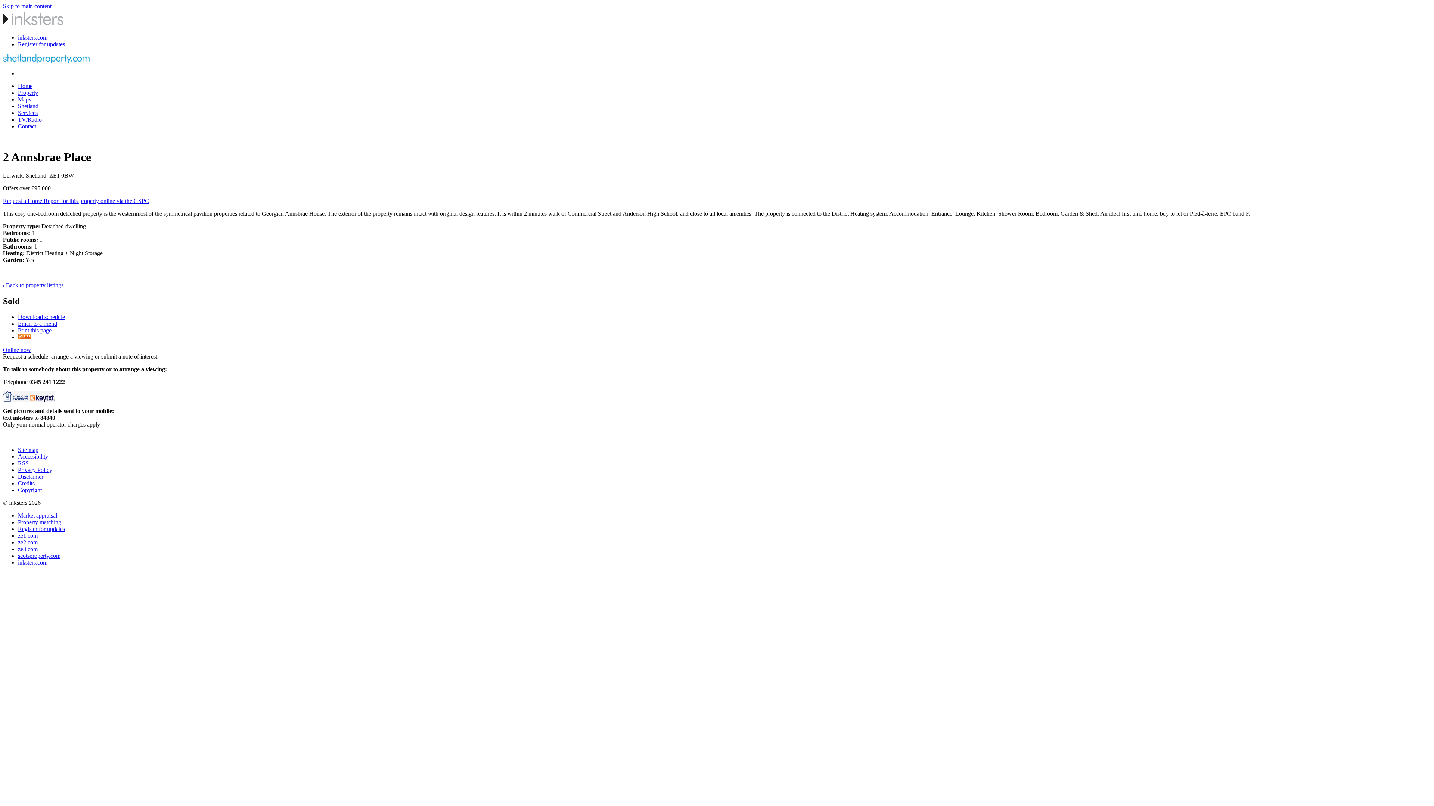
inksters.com (32, 37)
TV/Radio (30, 119)
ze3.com (28, 549)
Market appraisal (37, 515)
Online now (17, 350)
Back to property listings (33, 285)
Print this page (35, 330)
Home (25, 86)
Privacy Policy (35, 470)
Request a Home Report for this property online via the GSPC (76, 201)
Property (28, 93)
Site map (28, 450)
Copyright (30, 490)
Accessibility (33, 456)
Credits (26, 483)
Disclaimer (30, 477)
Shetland (28, 106)
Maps (24, 99)
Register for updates (41, 44)
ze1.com (28, 535)
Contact (27, 126)
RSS (23, 463)
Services (28, 113)
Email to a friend (37, 324)
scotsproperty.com (39, 556)
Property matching (39, 522)
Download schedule (41, 317)
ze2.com (28, 542)
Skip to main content (27, 6)
